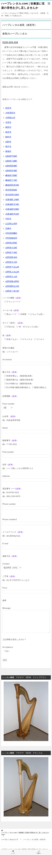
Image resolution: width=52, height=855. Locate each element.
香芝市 (8, 147)
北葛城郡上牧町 (12, 200)
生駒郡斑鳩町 (11, 166)
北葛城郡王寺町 (12, 204)
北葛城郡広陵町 (12, 209)
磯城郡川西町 (11, 175)
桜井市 (8, 132)
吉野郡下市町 (11, 253)
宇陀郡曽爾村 (11, 233)
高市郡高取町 (11, 190)
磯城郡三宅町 (11, 180)
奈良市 (8, 108)
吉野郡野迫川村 (12, 286)
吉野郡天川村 (11, 262)
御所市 (8, 137)
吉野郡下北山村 (12, 267)
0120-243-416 (10, 42)
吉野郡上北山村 (12, 272)
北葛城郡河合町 (12, 214)
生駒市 (8, 142)
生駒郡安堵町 (11, 171)
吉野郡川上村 (11, 277)
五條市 (8, 228)
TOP (25, 834)
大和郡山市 (10, 118)
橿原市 (8, 127)
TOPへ (39, 853)
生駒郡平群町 (11, 156)
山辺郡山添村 (11, 224)
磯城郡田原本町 (12, 185)
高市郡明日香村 (12, 195)
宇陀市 (8, 219)
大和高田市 (10, 113)
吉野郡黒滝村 (11, 257)
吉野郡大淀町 (11, 248)
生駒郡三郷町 (11, 161)
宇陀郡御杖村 (11, 238)
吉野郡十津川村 (12, 291)
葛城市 (8, 151)
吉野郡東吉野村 (12, 281)
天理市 (8, 122)
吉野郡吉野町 (11, 243)
